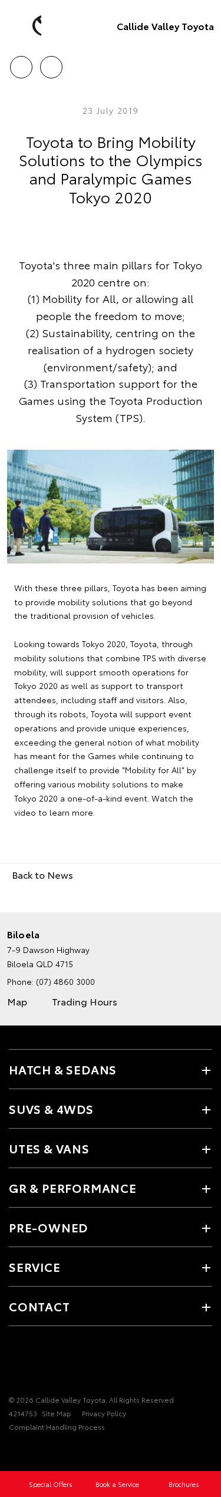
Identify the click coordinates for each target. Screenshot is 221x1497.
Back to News (42, 874)
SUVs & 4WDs (51, 1108)
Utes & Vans (49, 1148)
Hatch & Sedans (63, 1069)
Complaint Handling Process (57, 1427)
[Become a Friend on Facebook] (15, 1363)
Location (51, 63)
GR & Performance (73, 1187)
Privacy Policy (104, 1413)
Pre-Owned (48, 1227)
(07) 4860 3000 (65, 981)
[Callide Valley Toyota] (26, 26)
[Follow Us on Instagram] (35, 1363)
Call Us (21, 63)
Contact (39, 1306)
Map (17, 1001)
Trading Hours (84, 1001)
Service (35, 1266)
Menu (205, 63)
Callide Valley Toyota (165, 25)
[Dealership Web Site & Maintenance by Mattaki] (32, 1451)
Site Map (56, 1413)
